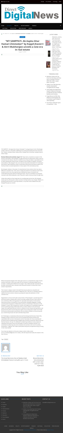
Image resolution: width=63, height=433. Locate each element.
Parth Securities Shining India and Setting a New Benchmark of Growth (22, 388)
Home (2, 25)
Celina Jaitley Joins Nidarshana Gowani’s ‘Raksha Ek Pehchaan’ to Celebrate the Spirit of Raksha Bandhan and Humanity (57, 64)
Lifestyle (42, 1)
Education (13, 28)
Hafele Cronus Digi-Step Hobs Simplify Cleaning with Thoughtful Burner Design (56, 53)
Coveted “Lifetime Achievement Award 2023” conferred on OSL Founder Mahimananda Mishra (7, 386)
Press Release (48, 1)
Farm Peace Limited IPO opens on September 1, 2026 (54, 103)
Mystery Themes (50, 429)
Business (9, 25)
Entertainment (25, 25)
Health (16, 25)
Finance (34, 25)
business (6, 339)
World (60, 1)
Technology (55, 1)
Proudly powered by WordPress (30, 429)
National (5, 28)
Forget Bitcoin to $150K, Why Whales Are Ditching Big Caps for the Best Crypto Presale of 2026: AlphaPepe (53, 98)
